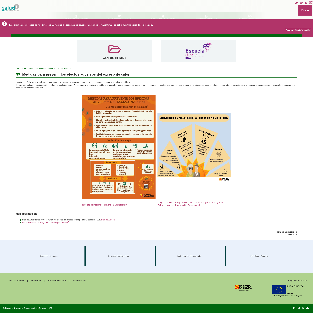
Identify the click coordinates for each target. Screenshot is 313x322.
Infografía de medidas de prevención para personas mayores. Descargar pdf (190, 202)
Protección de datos (57, 280)
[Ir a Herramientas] (303, 308)
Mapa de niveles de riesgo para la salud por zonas (44, 222)
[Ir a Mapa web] (307, 308)
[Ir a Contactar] (294, 308)
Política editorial (16, 280)
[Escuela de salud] (198, 51)
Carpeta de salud (114, 57)
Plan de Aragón (108, 220)
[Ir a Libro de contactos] (299, 308)
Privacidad (36, 280)
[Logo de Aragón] (243, 290)
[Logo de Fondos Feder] (288, 296)
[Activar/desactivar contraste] (306, 3)
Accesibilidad (79, 280)
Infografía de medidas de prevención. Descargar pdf (104, 205)
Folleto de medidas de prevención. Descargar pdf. (179, 205)
